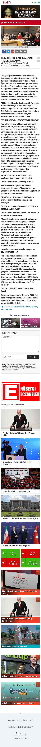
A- (38, 61)
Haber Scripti (18, 738)
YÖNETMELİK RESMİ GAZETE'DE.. (15, 23)
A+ (38, 58)
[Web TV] (35, 2)
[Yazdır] (21, 51)
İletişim (25, 720)
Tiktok (3, 309)
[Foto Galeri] (38, 2)
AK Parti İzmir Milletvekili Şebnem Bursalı (24, 307)
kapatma (9, 309)
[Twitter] (8, 51)
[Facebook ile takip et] (16, 733)
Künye (19, 720)
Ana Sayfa (11, 720)
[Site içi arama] (25, 733)
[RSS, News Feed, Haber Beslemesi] (20, 733)
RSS (31, 720)
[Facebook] (4, 51)
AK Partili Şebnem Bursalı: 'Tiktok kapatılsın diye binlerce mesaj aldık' (15, 64)
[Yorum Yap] (25, 51)
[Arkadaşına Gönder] (17, 51)
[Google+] (12, 51)
